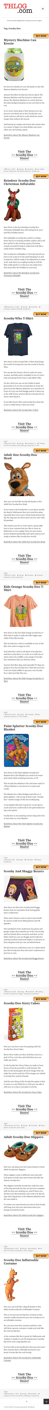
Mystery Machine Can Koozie (20, 41)
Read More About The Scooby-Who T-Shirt (21, 410)
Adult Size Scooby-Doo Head (20, 456)
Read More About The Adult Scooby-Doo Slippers (24, 1215)
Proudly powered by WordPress (24, 1407)
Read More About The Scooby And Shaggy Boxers (24, 958)
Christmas (7, 309)
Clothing (41, 443)
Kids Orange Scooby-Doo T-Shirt (24, 588)
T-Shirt (37, 445)
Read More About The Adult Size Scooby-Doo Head (24, 542)
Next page (46, 1401)
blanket (38, 860)
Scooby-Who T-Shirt (18, 318)
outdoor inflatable (16, 309)
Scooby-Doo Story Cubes (22, 1003)
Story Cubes (21, 1127)
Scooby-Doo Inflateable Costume (21, 1261)
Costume (40, 575)
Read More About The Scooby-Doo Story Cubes (23, 1092)
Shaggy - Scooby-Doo (24, 994)
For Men (6, 445)
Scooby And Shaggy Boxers (24, 871)
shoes (25, 1250)
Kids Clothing (22, 445)
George (21, 169)
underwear (35, 994)
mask (13, 577)
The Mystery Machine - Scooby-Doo (28, 171)
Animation (30, 169)
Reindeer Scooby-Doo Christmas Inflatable (20, 182)
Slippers (30, 1250)
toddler (25, 716)
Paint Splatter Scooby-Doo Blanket (23, 727)
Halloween (7, 577)
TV (35, 443)
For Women (13, 445)
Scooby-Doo (12, 171)
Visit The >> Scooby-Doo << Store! (24, 154)
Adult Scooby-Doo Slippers (23, 1137)
